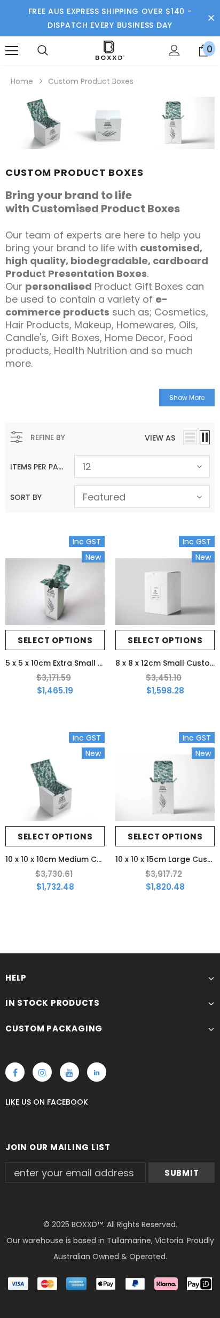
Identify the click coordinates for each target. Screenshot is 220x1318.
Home (22, 81)
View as (160, 438)
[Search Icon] (42, 50)
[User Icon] (174, 50)
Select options (55, 640)
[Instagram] (42, 1072)
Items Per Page (38, 466)
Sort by (26, 497)
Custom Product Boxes (90, 81)
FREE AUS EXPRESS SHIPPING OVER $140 (106, 11)
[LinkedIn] (96, 1072)
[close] (211, 18)
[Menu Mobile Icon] (11, 50)
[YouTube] (69, 1072)
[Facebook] (15, 1072)
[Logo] (110, 50)
